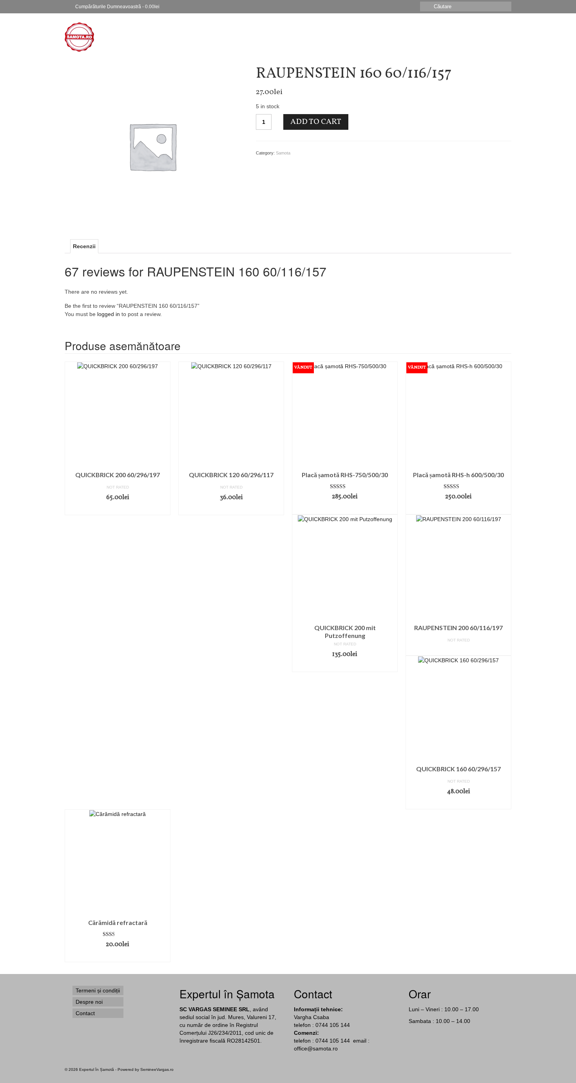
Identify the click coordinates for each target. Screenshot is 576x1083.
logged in (108, 314)
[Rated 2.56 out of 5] (458, 486)
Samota (283, 153)
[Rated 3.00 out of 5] (344, 486)
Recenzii (84, 246)
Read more (345, 508)
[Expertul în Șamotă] (135, 36)
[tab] (84, 246)
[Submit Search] (426, 6)
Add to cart (315, 121)
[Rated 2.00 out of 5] (117, 934)
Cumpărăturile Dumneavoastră (116, 6)
